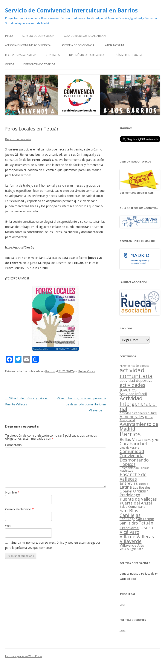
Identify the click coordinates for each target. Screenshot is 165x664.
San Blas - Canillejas (130, 512)
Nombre (12, 492)
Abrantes (125, 365)
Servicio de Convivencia (38, 36)
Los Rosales (142, 487)
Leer (122, 604)
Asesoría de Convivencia (77, 45)
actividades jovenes (132, 387)
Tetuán (146, 523)
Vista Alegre (128, 549)
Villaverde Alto (132, 545)
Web (8, 526)
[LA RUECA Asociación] (140, 314)
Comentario (13, 445)
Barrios (50, 371)
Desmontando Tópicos (39, 64)
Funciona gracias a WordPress (23, 656)
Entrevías (129, 483)
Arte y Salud (127, 420)
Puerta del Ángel (136, 503)
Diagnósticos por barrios (87, 55)
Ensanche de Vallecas (133, 476)
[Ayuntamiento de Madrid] (140, 268)
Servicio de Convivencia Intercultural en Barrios (71, 10)
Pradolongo (130, 494)
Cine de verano (129, 447)
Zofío (140, 549)
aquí (133, 579)
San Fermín (145, 519)
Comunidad (132, 451)
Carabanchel (133, 443)
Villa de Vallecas (137, 537)
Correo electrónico (19, 509)
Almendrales (132, 416)
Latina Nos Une (114, 45)
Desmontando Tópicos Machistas (135, 469)
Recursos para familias (20, 55)
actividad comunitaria (136, 373)
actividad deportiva (136, 380)
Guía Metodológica (128, 55)
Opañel (126, 491)
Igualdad (143, 483)
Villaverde (131, 541)
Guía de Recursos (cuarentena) (85, 36)
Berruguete (151, 440)
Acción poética (140, 366)
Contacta (53, 55)
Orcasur (140, 491)
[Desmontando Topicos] (140, 188)
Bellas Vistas (86, 371)
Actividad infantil (133, 393)
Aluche (149, 417)
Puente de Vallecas (138, 499)
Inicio (9, 36)
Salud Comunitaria (132, 507)
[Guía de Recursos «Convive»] (140, 226)
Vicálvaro (129, 532)
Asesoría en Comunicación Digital (28, 45)
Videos (9, 64)
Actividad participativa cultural (138, 413)
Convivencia (132, 456)
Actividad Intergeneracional (138, 403)
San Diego (127, 519)
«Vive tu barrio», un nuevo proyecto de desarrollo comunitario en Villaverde (81, 404)
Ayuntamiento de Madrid (139, 426)
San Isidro (129, 523)
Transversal (129, 527)
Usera (146, 527)
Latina (126, 487)
